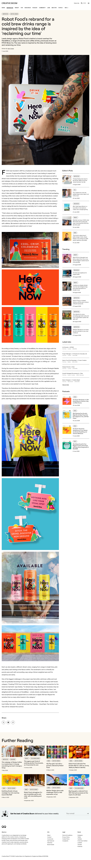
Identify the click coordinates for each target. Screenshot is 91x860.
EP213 (75, 441)
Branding (13, 759)
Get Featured (50, 841)
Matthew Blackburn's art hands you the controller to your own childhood (81, 331)
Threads (80, 844)
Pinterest (80, 846)
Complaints (65, 841)
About (48, 835)
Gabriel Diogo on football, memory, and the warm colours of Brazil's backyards (81, 302)
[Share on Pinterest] (8, 722)
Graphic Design (14, 14)
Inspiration (5, 14)
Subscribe (76, 3)
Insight (75, 217)
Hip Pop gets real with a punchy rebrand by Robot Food (54, 765)
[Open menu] (88, 3)
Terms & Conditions (67, 835)
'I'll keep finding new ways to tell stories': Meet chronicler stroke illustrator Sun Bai (80, 180)
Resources (76, 203)
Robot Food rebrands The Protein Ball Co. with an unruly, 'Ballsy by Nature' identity (79, 765)
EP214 (75, 426)
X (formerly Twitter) (82, 841)
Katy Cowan (11, 48)
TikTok (79, 837)
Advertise (49, 842)
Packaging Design (35, 758)
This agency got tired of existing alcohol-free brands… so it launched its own (34, 763)
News (75, 232)
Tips (75, 190)
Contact (49, 837)
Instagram (80, 835)
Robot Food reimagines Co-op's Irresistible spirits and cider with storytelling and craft (33, 795)
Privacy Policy (66, 837)
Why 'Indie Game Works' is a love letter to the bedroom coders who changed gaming (80, 208)
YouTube (80, 839)
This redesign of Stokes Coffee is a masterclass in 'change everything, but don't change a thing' (12, 765)
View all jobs (65, 385)
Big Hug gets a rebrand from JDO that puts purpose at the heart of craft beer (78, 793)
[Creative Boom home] (9, 3)
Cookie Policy (65, 839)
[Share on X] (3, 722)
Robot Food (23, 38)
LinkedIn (80, 842)
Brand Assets (50, 844)
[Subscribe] (87, 813)
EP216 (75, 397)
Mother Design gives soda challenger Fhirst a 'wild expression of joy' (54, 792)
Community (50, 839)
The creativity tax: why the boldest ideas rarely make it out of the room (81, 194)
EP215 (75, 410)
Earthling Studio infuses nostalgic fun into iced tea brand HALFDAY (10, 793)
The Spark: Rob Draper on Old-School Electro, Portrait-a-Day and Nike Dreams (81, 401)
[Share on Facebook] (13, 722)
